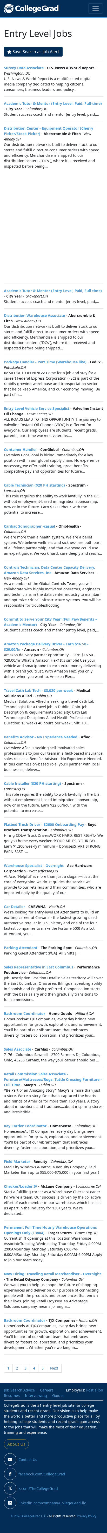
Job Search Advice (19, 1390)
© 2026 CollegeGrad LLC (28, 1516)
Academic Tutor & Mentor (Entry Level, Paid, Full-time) (53, 103)
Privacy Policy (86, 1516)
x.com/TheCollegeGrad (38, 1488)
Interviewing (36, 1395)
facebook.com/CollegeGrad (41, 1474)
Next (54, 1368)
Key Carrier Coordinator (25, 1125)
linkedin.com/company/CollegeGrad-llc (52, 1502)
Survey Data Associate (24, 67)
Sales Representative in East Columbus (38, 967)
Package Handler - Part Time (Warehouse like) (45, 361)
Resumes (12, 1395)
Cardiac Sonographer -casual (29, 526)
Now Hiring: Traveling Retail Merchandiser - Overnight (52, 1273)
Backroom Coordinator (24, 1013)
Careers (47, 1390)
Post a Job (94, 1390)
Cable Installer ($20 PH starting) (32, 783)
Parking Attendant (20, 947)
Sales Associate (17, 1049)
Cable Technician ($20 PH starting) (34, 485)
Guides (58, 1395)
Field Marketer (17, 1161)
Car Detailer (14, 906)
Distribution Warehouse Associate (34, 315)
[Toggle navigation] (95, 8)
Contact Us (27, 1459)
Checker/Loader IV (20, 1186)
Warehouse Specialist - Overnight (34, 865)
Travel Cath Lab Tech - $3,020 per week (38, 690)
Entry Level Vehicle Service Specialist (36, 408)
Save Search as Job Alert (35, 51)
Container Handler (20, 449)
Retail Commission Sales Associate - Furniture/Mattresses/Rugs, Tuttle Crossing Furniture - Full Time (53, 1079)
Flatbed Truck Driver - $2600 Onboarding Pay (44, 824)
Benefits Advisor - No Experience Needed (40, 736)
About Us (16, 1444)
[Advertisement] (53, 226)
